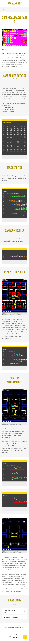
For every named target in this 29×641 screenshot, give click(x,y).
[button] (3, 9)
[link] (14, 3)
